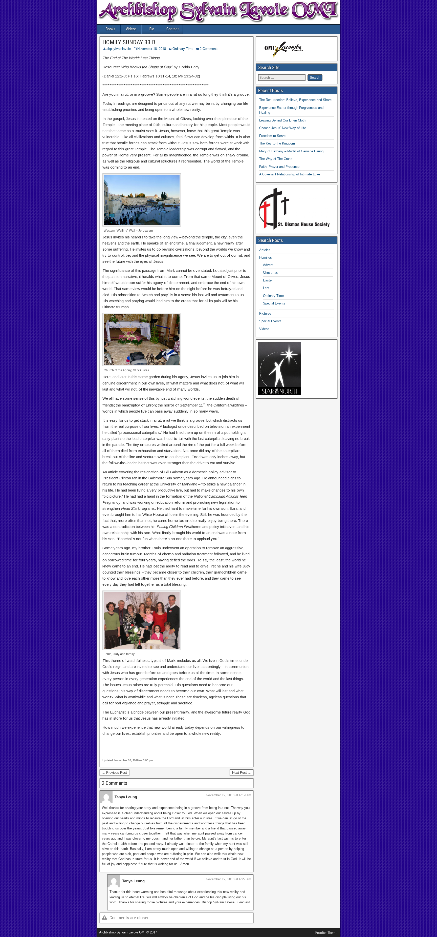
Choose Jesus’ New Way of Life (282, 128)
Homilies (265, 257)
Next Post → (241, 773)
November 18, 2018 (151, 49)
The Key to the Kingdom (277, 143)
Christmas (270, 272)
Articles (264, 250)
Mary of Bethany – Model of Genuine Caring (291, 151)
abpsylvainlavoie (118, 49)
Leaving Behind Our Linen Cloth (282, 120)
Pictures (265, 313)
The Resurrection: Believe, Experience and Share (295, 100)
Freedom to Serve (272, 136)
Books (110, 29)
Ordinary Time (182, 49)
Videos (131, 29)
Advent (268, 265)
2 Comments (209, 49)
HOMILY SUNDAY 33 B (128, 42)
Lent (266, 288)
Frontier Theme (326, 932)
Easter (268, 280)
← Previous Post (114, 773)
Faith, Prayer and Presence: (279, 167)
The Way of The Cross (275, 159)
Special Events (274, 303)
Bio (151, 29)
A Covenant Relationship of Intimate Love (289, 174)
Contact (172, 29)
